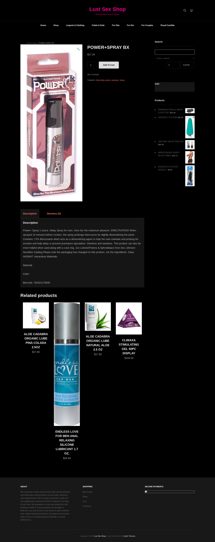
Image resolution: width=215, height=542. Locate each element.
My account (88, 492)
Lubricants (115, 80)
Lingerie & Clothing (75, 25)
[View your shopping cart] (191, 10)
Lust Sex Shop (107, 9)
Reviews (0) (54, 213)
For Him (115, 25)
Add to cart (108, 65)
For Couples (147, 25)
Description (30, 213)
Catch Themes (129, 536)
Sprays (34, 43)
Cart (84, 501)
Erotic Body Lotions (103, 80)
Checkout (87, 506)
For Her (130, 25)
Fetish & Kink (98, 25)
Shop (56, 25)
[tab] (32, 213)
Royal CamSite (168, 25)
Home (43, 25)
